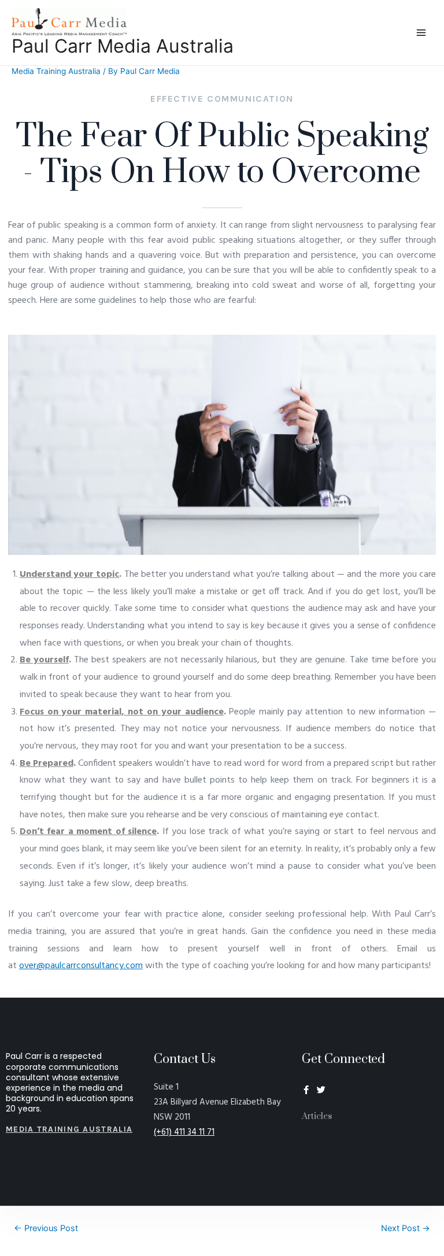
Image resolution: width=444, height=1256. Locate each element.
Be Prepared (46, 763)
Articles (317, 1116)
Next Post (405, 1228)
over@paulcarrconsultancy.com (81, 965)
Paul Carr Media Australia (123, 46)
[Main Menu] (421, 33)
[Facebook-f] (306, 1089)
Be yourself (44, 660)
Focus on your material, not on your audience (122, 712)
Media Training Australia (56, 71)
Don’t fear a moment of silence (88, 831)
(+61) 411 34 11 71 (184, 1132)
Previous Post (46, 1228)
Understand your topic (70, 574)
